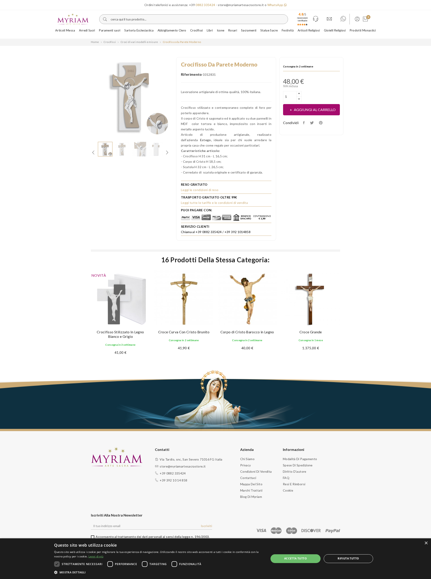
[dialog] (215, 558)
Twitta (312, 122)
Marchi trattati (251, 490)
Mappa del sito (251, 484)
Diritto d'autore (294, 471)
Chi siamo (247, 459)
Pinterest (321, 122)
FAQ (286, 478)
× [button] (426, 543)
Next (173, 97)
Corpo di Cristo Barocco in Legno (247, 332)
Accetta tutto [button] (295, 558)
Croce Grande (310, 332)
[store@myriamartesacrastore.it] (329, 19)
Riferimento (191, 74)
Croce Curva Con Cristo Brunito (184, 332)
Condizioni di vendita (256, 471)
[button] (158, 572)
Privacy (245, 465)
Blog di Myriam (251, 497)
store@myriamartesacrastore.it (183, 466)
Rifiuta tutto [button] (348, 558)
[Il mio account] (356, 19)
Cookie (288, 490)
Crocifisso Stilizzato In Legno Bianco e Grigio (120, 334)
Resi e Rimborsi (294, 484)
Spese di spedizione (298, 465)
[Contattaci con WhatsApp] (343, 19)
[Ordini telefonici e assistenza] (316, 19)
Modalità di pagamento (300, 459)
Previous (87, 97)
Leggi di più (95, 556)
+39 (202, 5)
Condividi (304, 122)
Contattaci (248, 478)
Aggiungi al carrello (315, 109)
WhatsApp (275, 5)
